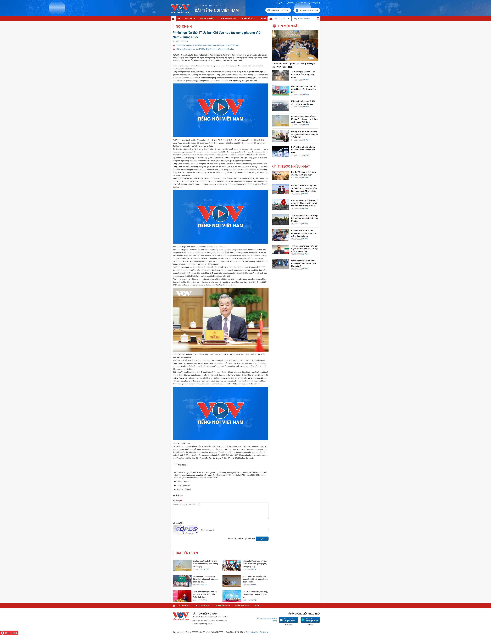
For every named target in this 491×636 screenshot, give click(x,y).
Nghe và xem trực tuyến (309, 10)
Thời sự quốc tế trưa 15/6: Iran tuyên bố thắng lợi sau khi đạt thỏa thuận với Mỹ (304, 249)
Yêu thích (182, 465)
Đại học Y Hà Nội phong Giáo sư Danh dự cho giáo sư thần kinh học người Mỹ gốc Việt (304, 188)
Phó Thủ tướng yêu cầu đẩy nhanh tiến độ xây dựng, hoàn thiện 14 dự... (255, 579)
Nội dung (177, 500)
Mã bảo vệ (178, 523)
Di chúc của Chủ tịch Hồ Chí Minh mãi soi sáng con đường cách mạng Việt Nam (207, 45)
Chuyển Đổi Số (248, 19)
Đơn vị (291, 3)
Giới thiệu (190, 19)
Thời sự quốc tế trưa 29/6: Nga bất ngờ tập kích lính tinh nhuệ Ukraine (304, 218)
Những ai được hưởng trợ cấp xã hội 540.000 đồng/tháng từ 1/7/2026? (304, 134)
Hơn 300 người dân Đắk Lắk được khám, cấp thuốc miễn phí (303, 89)
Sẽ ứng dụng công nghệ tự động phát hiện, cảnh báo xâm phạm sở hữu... (205, 579)
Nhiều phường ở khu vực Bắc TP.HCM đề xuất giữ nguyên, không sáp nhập (205, 49)
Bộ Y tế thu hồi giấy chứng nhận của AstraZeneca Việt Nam (303, 150)
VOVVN (205, 569)
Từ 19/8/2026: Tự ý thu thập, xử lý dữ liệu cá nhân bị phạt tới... (255, 594)
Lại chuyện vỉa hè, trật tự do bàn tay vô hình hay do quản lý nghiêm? (303, 263)
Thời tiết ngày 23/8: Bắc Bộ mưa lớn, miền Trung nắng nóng (303, 74)
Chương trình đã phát (280, 10)
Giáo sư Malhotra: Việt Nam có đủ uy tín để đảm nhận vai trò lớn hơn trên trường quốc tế (304, 203)
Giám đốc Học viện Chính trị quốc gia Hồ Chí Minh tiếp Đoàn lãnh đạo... (205, 594)
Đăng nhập (315, 3)
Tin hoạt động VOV (228, 18)
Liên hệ (303, 3)
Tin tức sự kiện (208, 19)
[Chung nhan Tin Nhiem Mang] (267, 619)
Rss (282, 3)
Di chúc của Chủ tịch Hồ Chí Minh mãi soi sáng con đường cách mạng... (205, 564)
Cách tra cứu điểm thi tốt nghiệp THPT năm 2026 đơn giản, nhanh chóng (303, 233)
